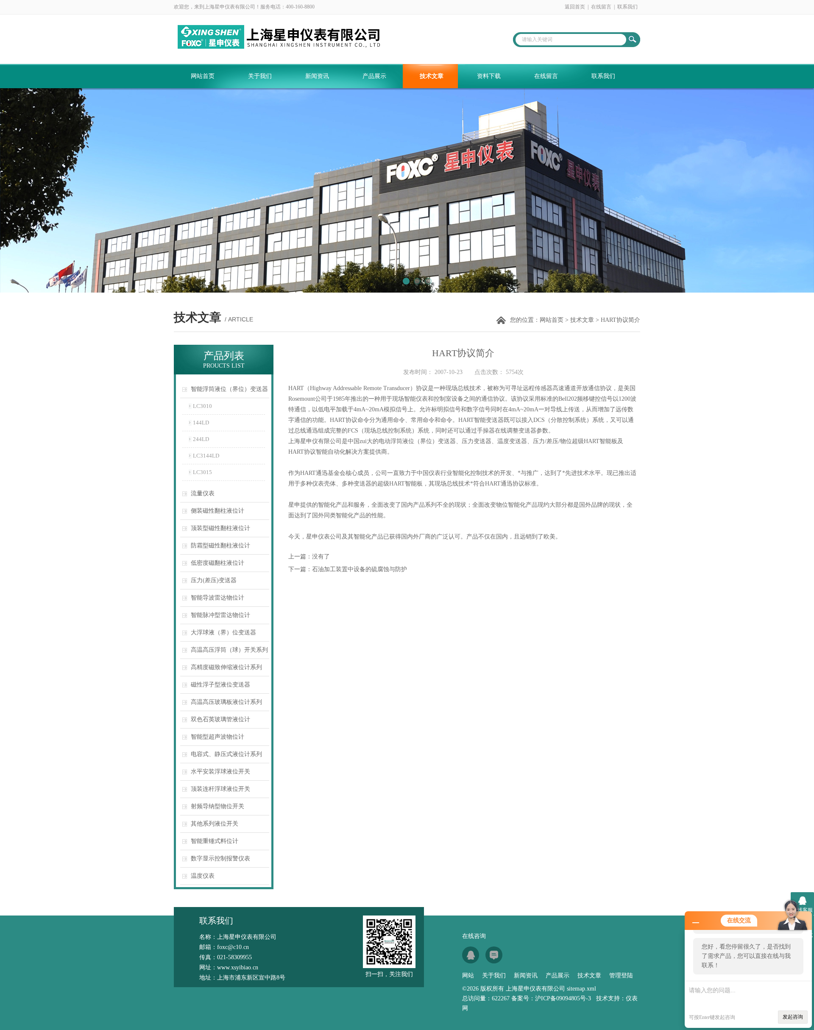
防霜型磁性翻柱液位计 (220, 545)
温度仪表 (203, 876)
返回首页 (575, 7)
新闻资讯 (317, 76)
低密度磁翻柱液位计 (217, 563)
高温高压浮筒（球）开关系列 (229, 650)
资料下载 (489, 76)
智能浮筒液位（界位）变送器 (229, 389)
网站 (468, 975)
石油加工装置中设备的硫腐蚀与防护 (359, 569)
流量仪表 (203, 493)
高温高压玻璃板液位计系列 (226, 702)
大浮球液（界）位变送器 (223, 632)
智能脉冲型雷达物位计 (220, 615)
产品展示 (374, 76)
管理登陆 (621, 975)
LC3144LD (206, 455)
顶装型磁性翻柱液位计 (220, 528)
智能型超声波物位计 (217, 737)
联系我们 (627, 7)
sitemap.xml (581, 988)
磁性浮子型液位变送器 (220, 684)
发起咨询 (793, 1017)
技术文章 (431, 76)
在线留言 (601, 7)
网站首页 (203, 76)
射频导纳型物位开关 (217, 806)
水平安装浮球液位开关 (220, 771)
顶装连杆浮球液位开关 (220, 789)
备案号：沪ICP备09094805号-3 (551, 998)
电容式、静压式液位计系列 (226, 754)
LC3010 (202, 406)
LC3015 (202, 472)
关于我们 (260, 76)
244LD (201, 439)
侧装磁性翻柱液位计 (217, 511)
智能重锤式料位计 (214, 841)
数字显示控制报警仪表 (220, 858)
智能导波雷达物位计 (217, 598)
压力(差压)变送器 (214, 580)
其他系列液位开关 (214, 824)
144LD (201, 422)
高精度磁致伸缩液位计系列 (226, 667)
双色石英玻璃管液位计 (220, 719)
